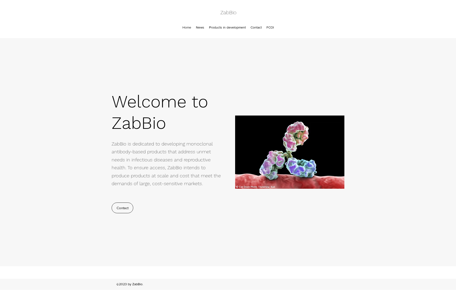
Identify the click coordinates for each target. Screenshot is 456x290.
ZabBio (228, 12)
